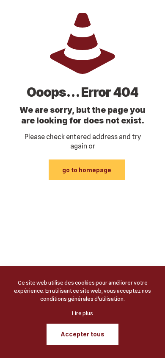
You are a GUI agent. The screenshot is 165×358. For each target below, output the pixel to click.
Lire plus (82, 313)
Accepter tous (82, 334)
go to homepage (86, 169)
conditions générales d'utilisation (82, 298)
